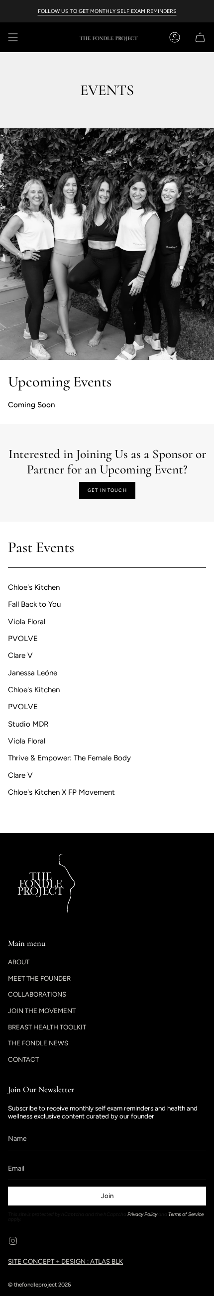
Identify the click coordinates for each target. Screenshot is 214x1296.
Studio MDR (28, 724)
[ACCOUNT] (175, 37)
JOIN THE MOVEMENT (42, 1011)
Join (107, 1196)
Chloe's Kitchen (34, 587)
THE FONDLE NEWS (38, 1043)
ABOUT (18, 962)
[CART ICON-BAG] (198, 37)
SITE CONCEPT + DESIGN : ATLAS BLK (65, 1261)
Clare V (20, 655)
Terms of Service (186, 1214)
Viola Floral (26, 621)
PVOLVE (23, 638)
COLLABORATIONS (37, 994)
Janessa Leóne (32, 672)
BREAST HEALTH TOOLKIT (47, 1027)
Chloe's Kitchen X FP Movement (61, 792)
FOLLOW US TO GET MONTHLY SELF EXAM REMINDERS (107, 11)
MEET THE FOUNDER (39, 978)
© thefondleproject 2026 (39, 1284)
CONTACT (23, 1059)
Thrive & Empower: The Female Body (69, 758)
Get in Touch (107, 490)
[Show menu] (12, 37)
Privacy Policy (142, 1214)
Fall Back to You (34, 604)
